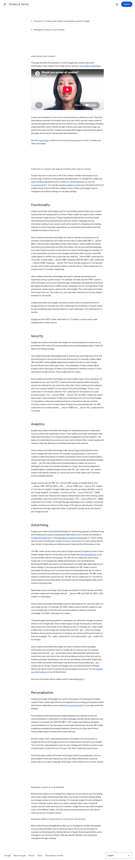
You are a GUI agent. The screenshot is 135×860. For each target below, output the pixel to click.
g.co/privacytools (38, 185)
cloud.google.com (89, 554)
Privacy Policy (43, 140)
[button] (5, 4)
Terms (39, 855)
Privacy (31, 855)
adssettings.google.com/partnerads (72, 538)
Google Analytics (78, 454)
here (81, 679)
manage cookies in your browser (72, 185)
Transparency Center (54, 855)
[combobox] (119, 855)
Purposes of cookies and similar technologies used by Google (62, 21)
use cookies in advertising (90, 66)
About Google (20, 855)
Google (7, 855)
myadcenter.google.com (41, 538)
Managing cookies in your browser (49, 29)
